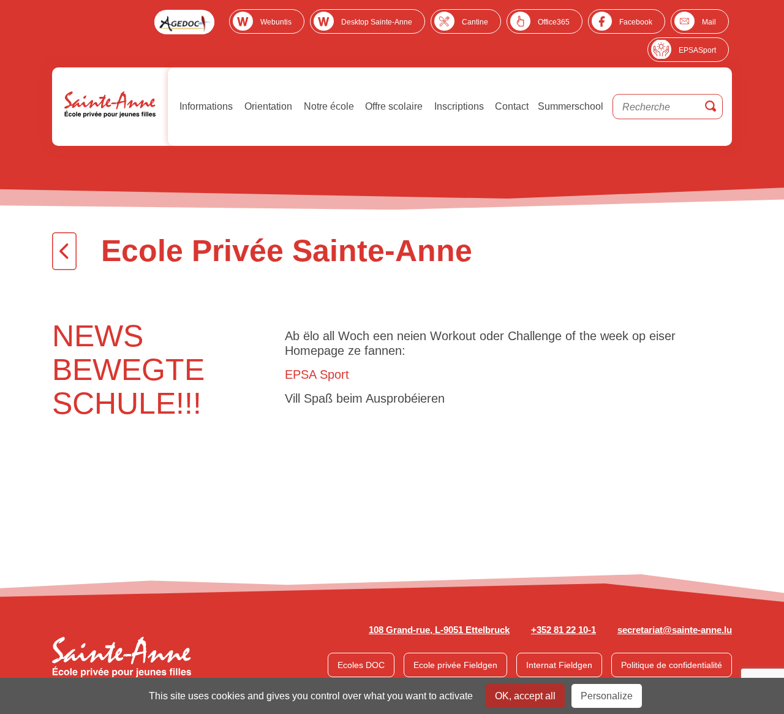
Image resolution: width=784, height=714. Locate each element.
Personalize (607, 696)
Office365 (554, 22)
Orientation (267, 106)
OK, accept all (525, 696)
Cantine (475, 22)
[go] (710, 107)
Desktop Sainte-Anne (376, 22)
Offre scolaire (393, 106)
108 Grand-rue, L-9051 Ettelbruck (439, 629)
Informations (205, 106)
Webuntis (276, 22)
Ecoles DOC (361, 665)
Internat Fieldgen (559, 665)
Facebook (635, 22)
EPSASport (697, 50)
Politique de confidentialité (671, 665)
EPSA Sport (317, 374)
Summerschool (570, 106)
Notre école (327, 106)
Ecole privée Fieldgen (455, 665)
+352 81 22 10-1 (563, 629)
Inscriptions (458, 106)
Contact (510, 106)
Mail (709, 22)
